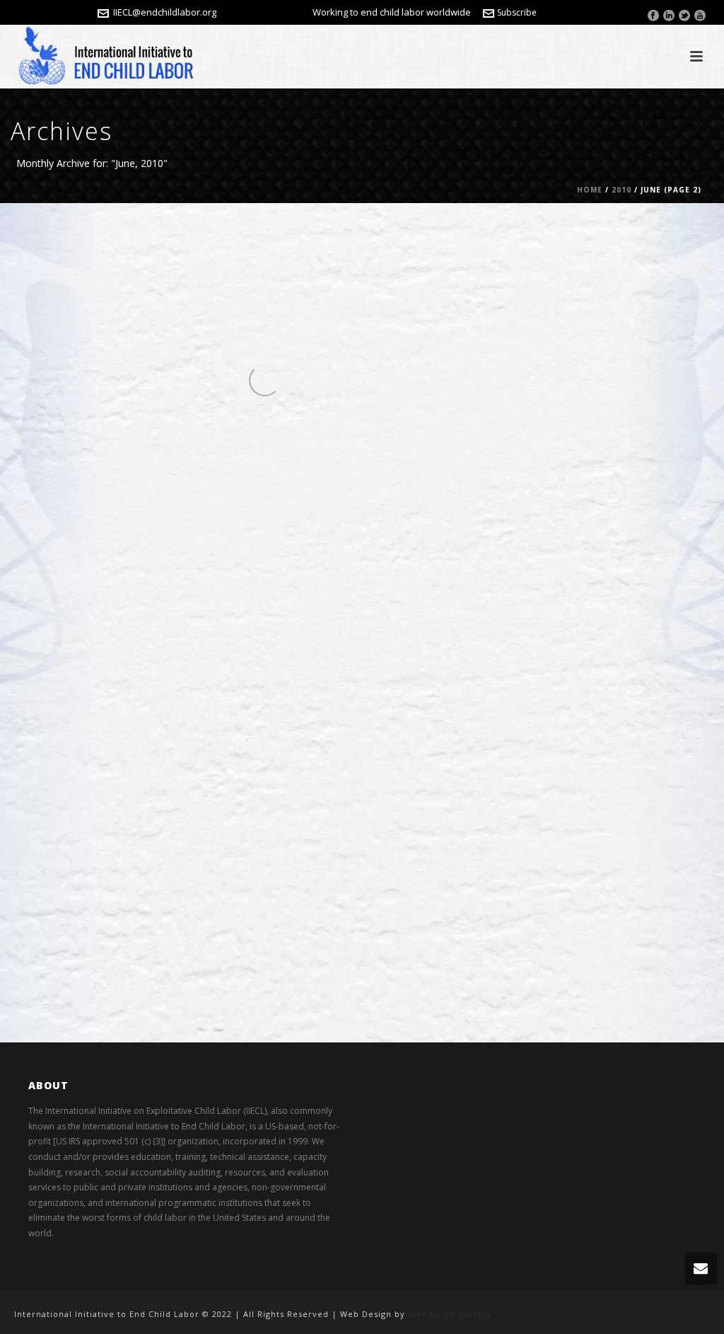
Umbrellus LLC (123, 246)
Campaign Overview (183, 645)
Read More (126, 352)
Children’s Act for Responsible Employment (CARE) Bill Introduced (263, 456)
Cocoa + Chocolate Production (302, 246)
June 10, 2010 (416, 246)
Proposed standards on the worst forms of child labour (259, 833)
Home (589, 190)
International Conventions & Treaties (231, 800)
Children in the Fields (202, 246)
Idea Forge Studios (449, 1314)
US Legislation (271, 424)
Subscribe (517, 12)
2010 (621, 190)
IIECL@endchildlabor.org (164, 12)
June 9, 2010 (355, 800)
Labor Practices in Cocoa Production (275, 268)
